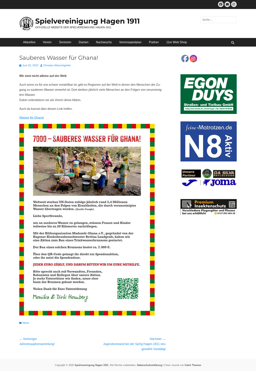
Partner (154, 42)
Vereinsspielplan (130, 42)
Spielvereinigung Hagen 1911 (87, 21)
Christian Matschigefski (57, 65)
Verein (47, 42)
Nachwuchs (104, 42)
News (25, 322)
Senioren (65, 42)
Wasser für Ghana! (31, 117)
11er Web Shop (176, 42)
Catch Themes (193, 365)
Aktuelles (29, 42)
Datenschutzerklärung (149, 365)
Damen (83, 42)
